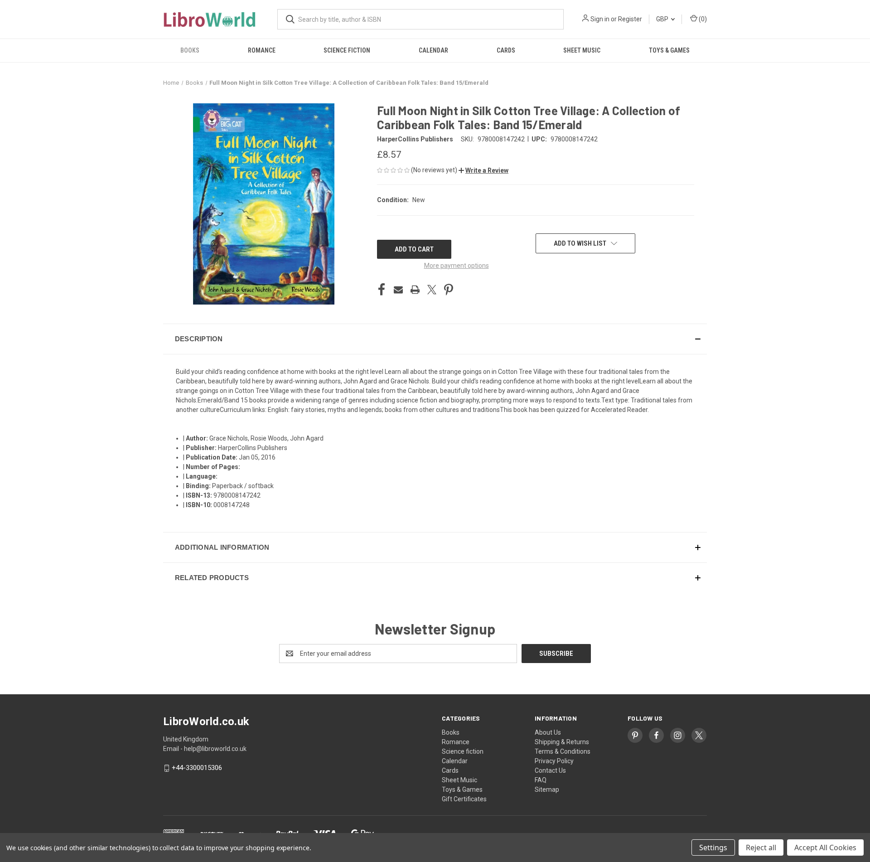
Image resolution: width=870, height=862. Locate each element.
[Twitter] (431, 289)
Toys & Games (669, 50)
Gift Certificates (464, 799)
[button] (483, 170)
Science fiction (347, 50)
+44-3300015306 (197, 768)
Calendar (433, 50)
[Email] (398, 289)
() (702, 19)
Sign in (599, 19)
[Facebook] (381, 289)
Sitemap (547, 789)
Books (189, 50)
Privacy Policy (554, 761)
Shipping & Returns (562, 742)
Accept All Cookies (825, 847)
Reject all (761, 847)
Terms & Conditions (562, 751)
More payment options (456, 265)
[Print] (415, 289)
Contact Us (550, 770)
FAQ (540, 780)
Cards (506, 50)
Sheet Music (581, 50)
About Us (548, 732)
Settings (713, 847)
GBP (663, 19)
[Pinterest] (448, 289)
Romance (262, 50)
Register (630, 19)
